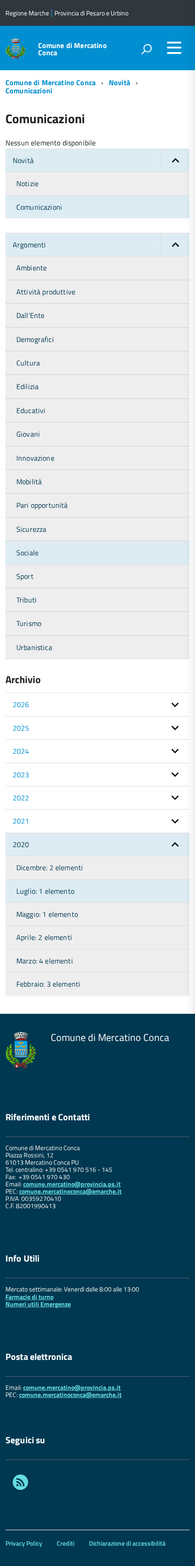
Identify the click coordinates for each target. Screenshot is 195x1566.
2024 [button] (21, 751)
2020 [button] (21, 844)
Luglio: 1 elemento (45, 891)
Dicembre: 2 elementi (49, 867)
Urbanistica (34, 647)
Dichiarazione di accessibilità (127, 1543)
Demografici (35, 339)
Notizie (27, 183)
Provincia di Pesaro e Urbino (91, 13)
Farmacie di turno (29, 1296)
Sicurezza (31, 529)
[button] (175, 160)
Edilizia (27, 386)
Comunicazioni (28, 90)
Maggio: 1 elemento (47, 914)
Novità (119, 82)
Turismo (28, 623)
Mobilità (29, 481)
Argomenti (29, 244)
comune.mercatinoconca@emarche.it (70, 1191)
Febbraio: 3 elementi (48, 983)
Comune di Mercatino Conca (72, 49)
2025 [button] (21, 728)
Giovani (28, 434)
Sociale (27, 552)
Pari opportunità (42, 505)
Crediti (65, 1543)
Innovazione (35, 458)
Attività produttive (45, 291)
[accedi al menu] (174, 47)
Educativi (30, 410)
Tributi (26, 599)
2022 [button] (21, 797)
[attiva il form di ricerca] (146, 49)
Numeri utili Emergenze (38, 1304)
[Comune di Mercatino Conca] (15, 48)
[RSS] (20, 1483)
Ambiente (31, 267)
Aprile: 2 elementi (44, 937)
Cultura (28, 362)
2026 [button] (21, 704)
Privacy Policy (23, 1543)
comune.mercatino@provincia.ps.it (72, 1184)
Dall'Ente (30, 315)
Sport (25, 576)
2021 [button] (21, 820)
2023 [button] (21, 774)
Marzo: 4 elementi (44, 960)
